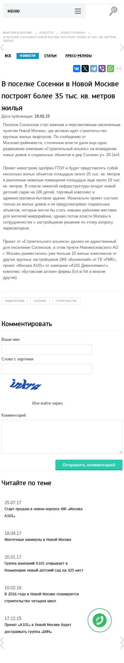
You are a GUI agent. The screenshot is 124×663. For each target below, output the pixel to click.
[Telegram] (93, 68)
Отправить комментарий (89, 464)
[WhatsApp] (110, 68)
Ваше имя (11, 339)
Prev (2, 47)
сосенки (40, 301)
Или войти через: (48, 403)
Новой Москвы (32, 130)
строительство (66, 301)
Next (122, 47)
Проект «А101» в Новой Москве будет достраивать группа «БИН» (38, 628)
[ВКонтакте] (76, 68)
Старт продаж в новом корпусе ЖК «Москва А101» (43, 512)
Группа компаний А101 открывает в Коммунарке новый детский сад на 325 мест (44, 567)
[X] (85, 68)
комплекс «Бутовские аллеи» (30, 271)
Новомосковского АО (99, 247)
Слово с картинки (17, 359)
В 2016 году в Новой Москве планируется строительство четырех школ (42, 597)
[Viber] (102, 68)
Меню (14, 11)
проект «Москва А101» (23, 265)
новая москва (14, 301)
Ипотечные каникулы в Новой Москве (38, 539)
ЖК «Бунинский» (76, 259)
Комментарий (14, 415)
